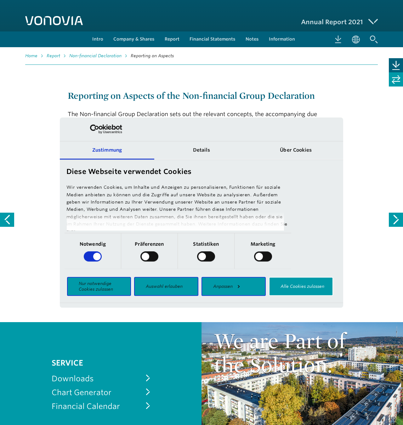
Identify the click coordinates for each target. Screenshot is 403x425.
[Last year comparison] (396, 79)
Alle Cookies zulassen (302, 286)
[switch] (149, 256)
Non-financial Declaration (95, 56)
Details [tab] (201, 150)
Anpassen (223, 286)
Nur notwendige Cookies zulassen (96, 286)
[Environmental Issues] (396, 220)
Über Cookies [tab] (296, 150)
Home (31, 56)
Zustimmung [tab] (107, 150)
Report (53, 56)
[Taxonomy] (7, 220)
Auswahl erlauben (164, 286)
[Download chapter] (396, 65)
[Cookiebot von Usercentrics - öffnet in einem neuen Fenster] (94, 129)
